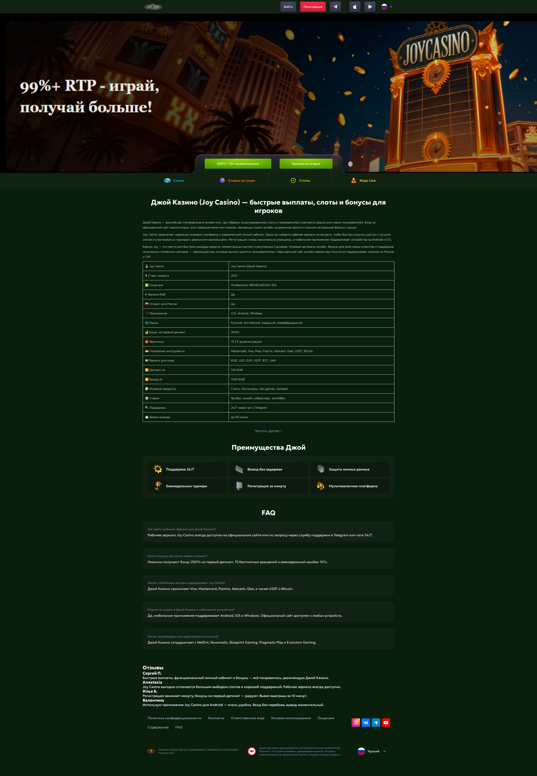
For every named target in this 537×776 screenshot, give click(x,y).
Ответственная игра (247, 718)
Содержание (158, 727)
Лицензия (326, 718)
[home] (153, 7)
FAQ (178, 727)
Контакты (216, 718)
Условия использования (291, 718)
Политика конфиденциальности (174, 718)
